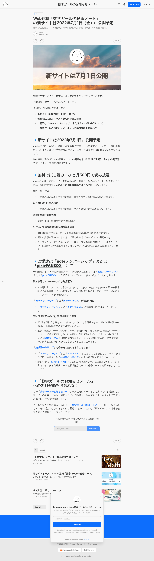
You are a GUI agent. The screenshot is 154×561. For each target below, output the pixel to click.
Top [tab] (36, 450)
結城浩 (41, 32)
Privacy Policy (95, 532)
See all (38, 507)
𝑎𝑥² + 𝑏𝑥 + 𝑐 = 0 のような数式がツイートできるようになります (58, 460)
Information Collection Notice (76, 532)
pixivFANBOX (49, 265)
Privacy (73, 544)
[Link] (30, 140)
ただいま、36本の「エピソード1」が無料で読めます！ (55, 477)
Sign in (146, 4)
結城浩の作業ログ (44, 347)
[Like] (35, 40)
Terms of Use (88, 530)
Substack (65, 556)
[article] (77, 461)
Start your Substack (70, 550)
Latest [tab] (42, 450)
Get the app (89, 550)
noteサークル (51, 338)
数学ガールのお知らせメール (66, 381)
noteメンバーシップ (74, 261)
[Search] (119, 4)
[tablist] (39, 450)
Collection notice (90, 544)
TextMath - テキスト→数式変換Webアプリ (55, 456)
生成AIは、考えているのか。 (48, 490)
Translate (38, 14)
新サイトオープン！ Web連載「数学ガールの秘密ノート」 (63, 473)
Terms (79, 544)
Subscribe (134, 4)
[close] (100, 497)
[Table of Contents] (2, 280)
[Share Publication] (124, 4)
